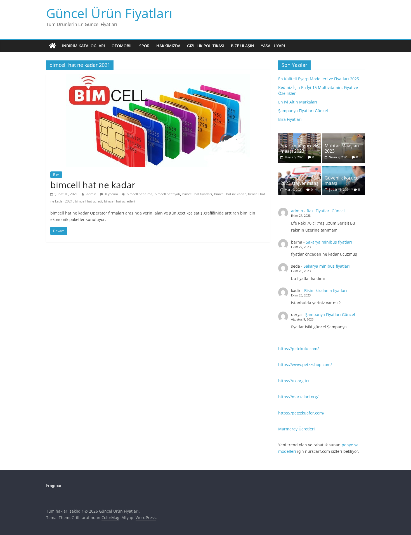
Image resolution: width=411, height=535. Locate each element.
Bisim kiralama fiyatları (325, 290)
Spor (144, 45)
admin (91, 194)
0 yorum (111, 194)
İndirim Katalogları (83, 45)
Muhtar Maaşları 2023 (342, 148)
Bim (56, 174)
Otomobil (122, 45)
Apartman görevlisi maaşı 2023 (300, 148)
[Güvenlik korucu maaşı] (343, 168)
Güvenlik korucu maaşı (342, 180)
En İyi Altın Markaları (297, 102)
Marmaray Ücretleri (296, 429)
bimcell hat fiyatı (167, 194)
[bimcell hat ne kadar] (158, 78)
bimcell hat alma (139, 194)
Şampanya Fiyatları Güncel (303, 110)
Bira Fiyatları (290, 119)
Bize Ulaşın (242, 45)
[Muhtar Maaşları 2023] (343, 136)
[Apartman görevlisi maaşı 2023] (299, 136)
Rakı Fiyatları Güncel (326, 210)
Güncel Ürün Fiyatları (109, 13)
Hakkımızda (168, 45)
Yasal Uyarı (273, 45)
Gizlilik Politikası (205, 45)
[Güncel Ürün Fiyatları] (52, 46)
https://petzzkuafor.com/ (301, 413)
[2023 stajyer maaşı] (299, 168)
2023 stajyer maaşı (300, 183)
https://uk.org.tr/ (293, 380)
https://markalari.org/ (298, 396)
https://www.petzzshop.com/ (305, 364)
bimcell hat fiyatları (197, 194)
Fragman (54, 485)
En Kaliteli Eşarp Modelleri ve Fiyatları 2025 (318, 78)
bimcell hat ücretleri (119, 201)
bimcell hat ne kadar (92, 185)
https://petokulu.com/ (298, 348)
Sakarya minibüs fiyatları (329, 242)
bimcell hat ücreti (88, 201)
